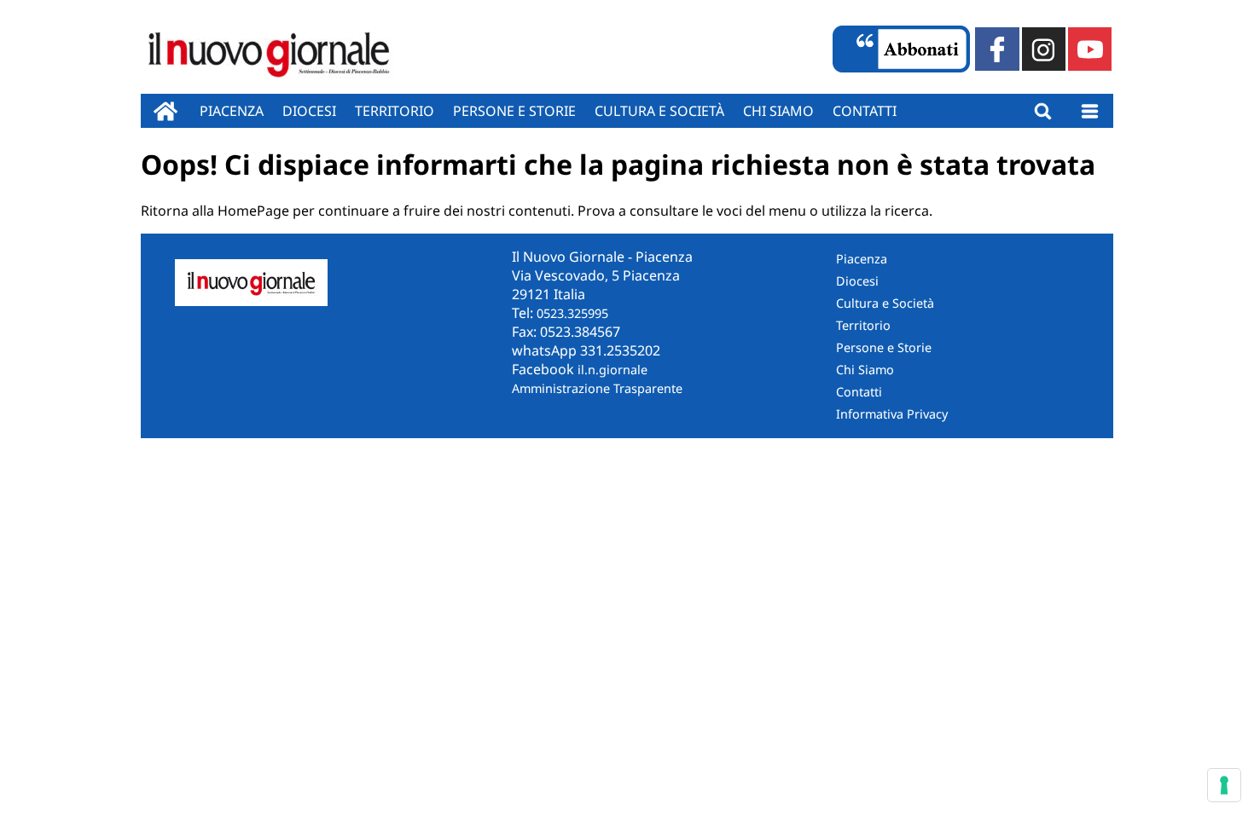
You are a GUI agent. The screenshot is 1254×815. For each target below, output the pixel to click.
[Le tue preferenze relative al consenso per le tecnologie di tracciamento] (1224, 785)
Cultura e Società (659, 110)
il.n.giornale (612, 369)
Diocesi (309, 110)
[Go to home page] (165, 111)
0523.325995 (572, 313)
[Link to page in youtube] (1090, 49)
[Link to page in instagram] (1043, 49)
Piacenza (232, 110)
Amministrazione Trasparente (597, 388)
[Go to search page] (1043, 111)
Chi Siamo (865, 369)
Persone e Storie (884, 347)
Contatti (865, 110)
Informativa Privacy (892, 414)
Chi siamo (778, 110)
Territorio (394, 110)
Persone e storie (514, 110)
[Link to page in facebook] (997, 49)
